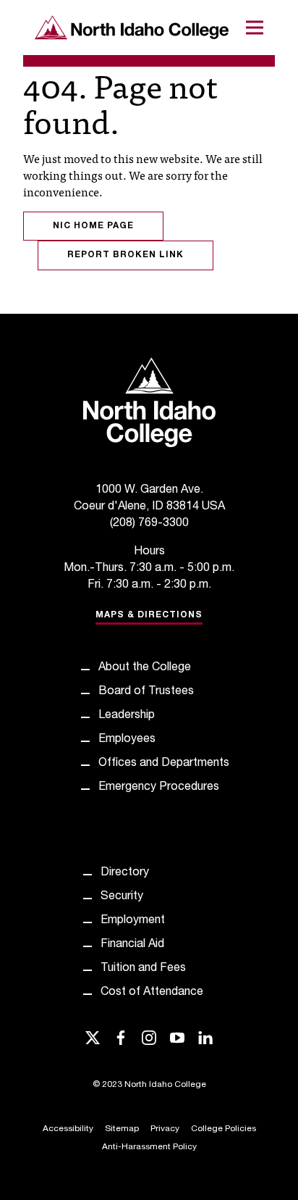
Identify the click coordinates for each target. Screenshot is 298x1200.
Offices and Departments (163, 764)
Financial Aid (132, 945)
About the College (144, 668)
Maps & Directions (149, 615)
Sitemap (122, 1129)
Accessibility (68, 1129)
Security (122, 897)
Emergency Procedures (158, 787)
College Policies (223, 1129)
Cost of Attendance (152, 993)
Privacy (164, 1129)
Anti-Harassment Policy (149, 1147)
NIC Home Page (93, 226)
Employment (133, 921)
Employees (127, 740)
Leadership (126, 716)
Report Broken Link (125, 255)
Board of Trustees (146, 692)
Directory (125, 873)
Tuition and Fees (143, 969)
